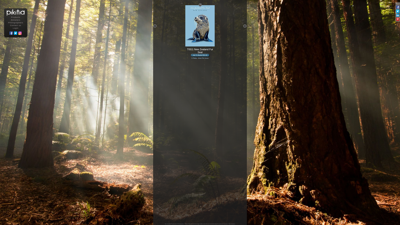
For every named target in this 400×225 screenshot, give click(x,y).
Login (15, 28)
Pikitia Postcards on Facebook (11, 33)
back (200, 5)
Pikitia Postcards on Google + (20, 33)
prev (155, 26)
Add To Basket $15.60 (200, 55)
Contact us (15, 25)
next (245, 26)
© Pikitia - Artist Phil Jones (200, 58)
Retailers (15, 20)
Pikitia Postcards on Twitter (16, 33)
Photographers (15, 23)
